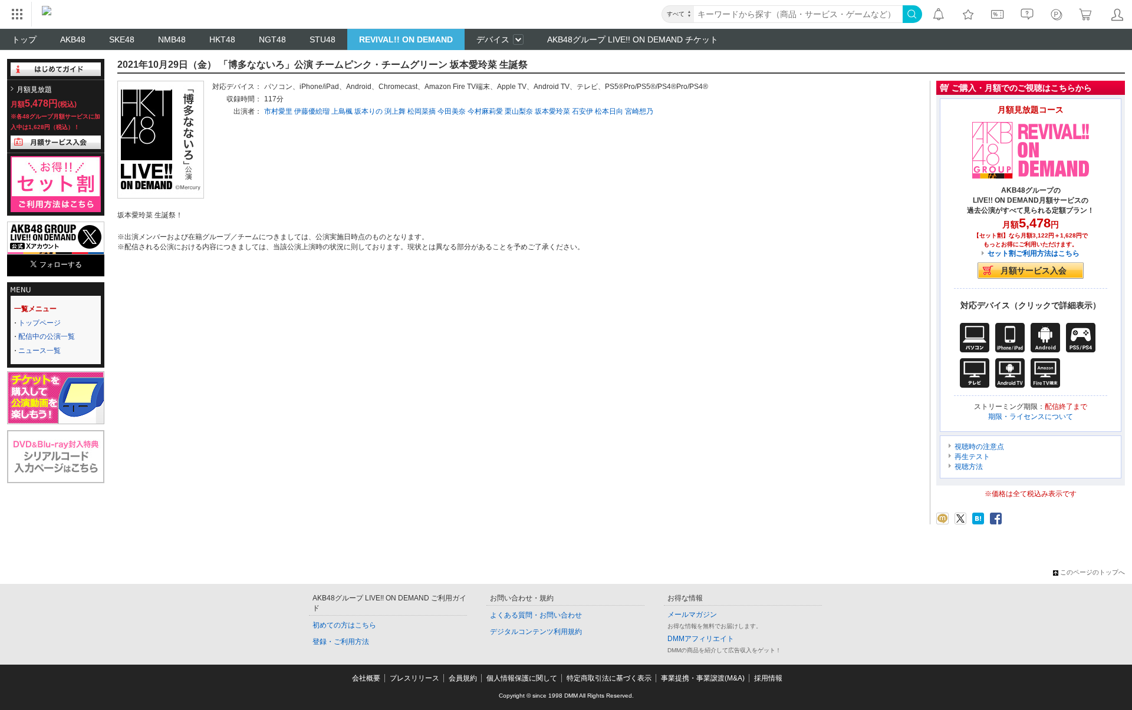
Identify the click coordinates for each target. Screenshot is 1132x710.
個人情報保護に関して (521, 678)
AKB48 (72, 39)
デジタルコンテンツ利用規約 (536, 632)
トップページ (39, 323)
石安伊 (582, 111)
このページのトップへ (1092, 572)
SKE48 (121, 39)
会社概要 (366, 678)
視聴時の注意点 (979, 446)
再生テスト (972, 457)
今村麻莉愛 (485, 111)
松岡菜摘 (421, 111)
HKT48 (222, 39)
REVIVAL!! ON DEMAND (406, 39)
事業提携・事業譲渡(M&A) (703, 678)
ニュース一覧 (39, 350)
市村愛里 (278, 111)
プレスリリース (414, 678)
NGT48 (272, 39)
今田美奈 (451, 111)
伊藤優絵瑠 (312, 111)
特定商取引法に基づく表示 (609, 678)
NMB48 (172, 39)
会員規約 (463, 678)
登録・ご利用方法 (340, 642)
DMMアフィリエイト (700, 639)
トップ (24, 39)
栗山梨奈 (519, 111)
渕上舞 (395, 111)
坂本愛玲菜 (552, 111)
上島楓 (342, 111)
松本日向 (609, 111)
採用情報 (768, 678)
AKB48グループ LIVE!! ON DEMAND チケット (632, 39)
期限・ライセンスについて (1030, 416)
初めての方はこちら (344, 625)
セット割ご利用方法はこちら (1034, 253)
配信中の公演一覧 (46, 336)
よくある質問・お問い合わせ (536, 615)
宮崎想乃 (639, 111)
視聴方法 (969, 467)
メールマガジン (692, 614)
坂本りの (368, 111)
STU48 (322, 39)
